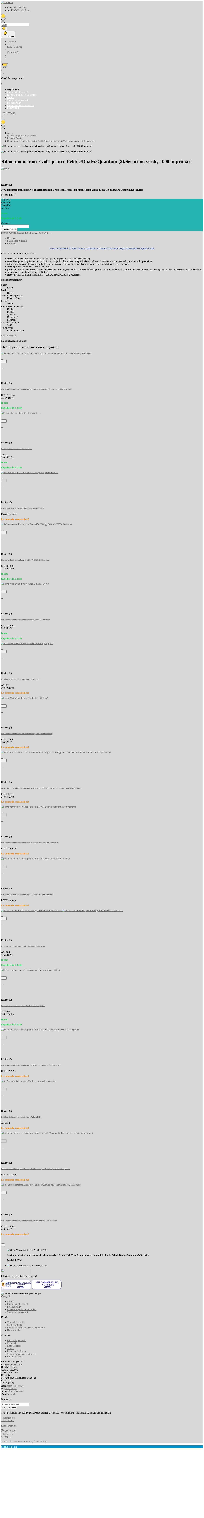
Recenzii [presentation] (11, 243)
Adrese (10, 1348)
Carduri (10, 1301)
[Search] (4, 28)
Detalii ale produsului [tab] (17, 240)
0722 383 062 (20, 7)
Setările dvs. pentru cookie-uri (21, 1354)
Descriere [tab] (11, 238)
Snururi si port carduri (17, 1312)
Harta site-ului (13, 1330)
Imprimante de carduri (17, 1304)
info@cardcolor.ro (21, 10)
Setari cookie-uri (9, 1446)
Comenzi (11, 1343)
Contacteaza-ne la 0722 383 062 (26, 232)
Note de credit (13, 1346)
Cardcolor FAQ (14, 1325)
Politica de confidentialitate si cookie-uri (26, 1327)
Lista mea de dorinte (16, 1351)
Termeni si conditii (16, 1322)
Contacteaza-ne (16, 1391)
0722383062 (11, 1388)
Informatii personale (16, 1340)
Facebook (11, 1394)
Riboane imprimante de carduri (21, 1309)
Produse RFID (14, 1306)
